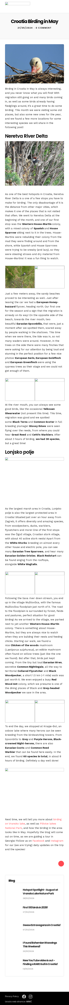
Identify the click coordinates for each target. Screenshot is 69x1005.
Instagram (57, 840)
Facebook (38, 840)
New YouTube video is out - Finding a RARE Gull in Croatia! (40, 962)
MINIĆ (29, 1001)
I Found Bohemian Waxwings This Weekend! (40, 944)
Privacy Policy (12, 996)
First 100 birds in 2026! (35, 907)
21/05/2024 (25, 27)
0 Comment (44, 27)
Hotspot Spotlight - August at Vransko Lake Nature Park (40, 891)
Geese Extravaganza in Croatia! (41, 925)
